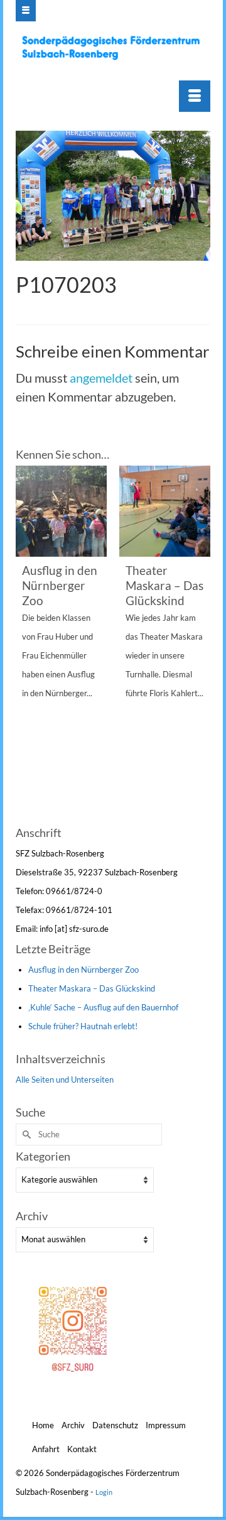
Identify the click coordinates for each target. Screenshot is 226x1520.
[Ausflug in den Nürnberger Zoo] (61, 511)
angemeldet (101, 377)
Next (199, 643)
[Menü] (194, 96)
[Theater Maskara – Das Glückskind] (164, 511)
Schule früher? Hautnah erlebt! (82, 1026)
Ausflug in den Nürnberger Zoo (83, 970)
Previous (27, 643)
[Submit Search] (25, 1134)
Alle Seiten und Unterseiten (65, 1079)
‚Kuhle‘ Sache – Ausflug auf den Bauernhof (103, 1007)
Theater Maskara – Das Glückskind (91, 988)
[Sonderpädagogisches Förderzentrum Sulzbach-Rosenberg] (114, 47)
